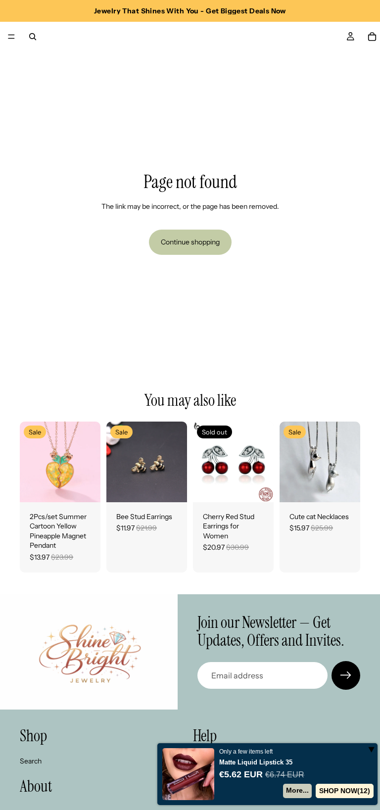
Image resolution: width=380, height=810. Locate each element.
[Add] (85, 487)
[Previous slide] (31, 462)
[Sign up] (346, 675)
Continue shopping (190, 242)
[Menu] (11, 36)
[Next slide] (89, 462)
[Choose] (172, 487)
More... (297, 790)
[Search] (33, 37)
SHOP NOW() (345, 791)
